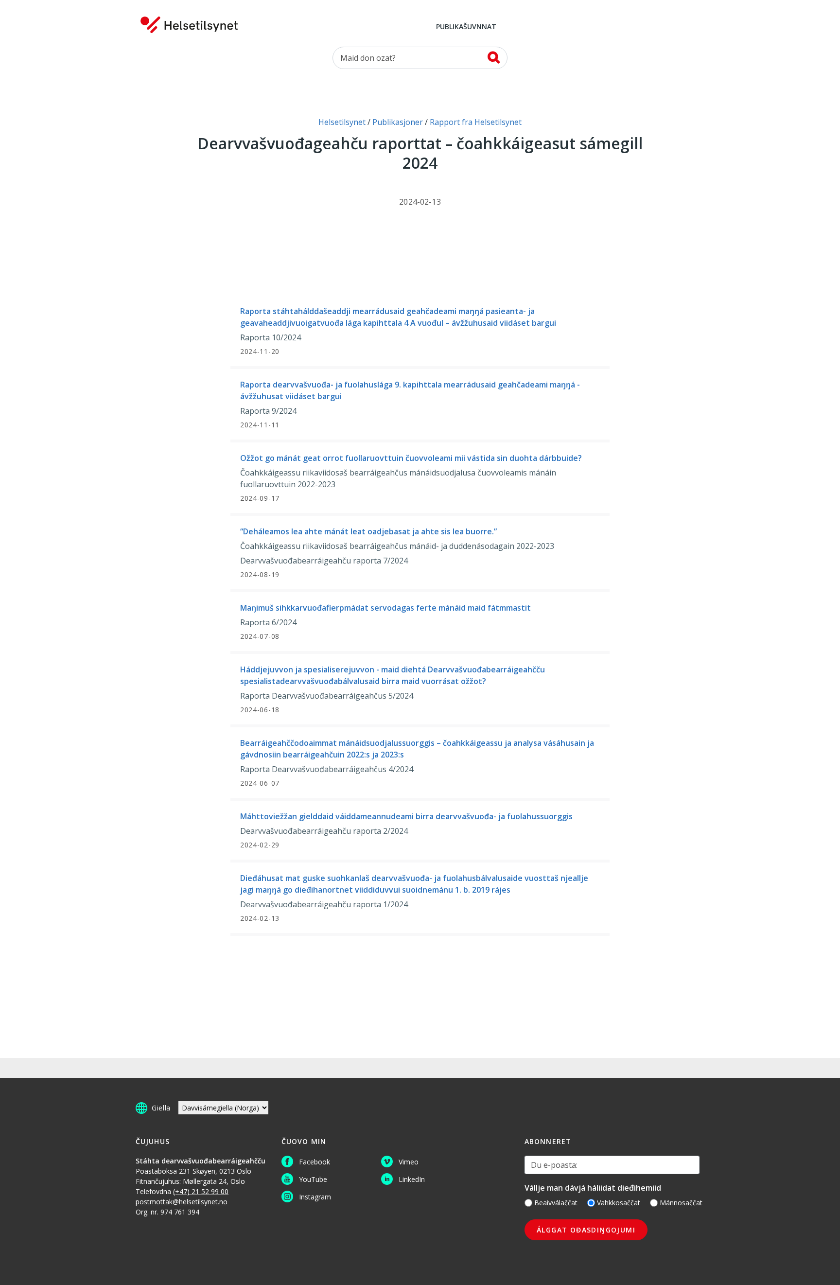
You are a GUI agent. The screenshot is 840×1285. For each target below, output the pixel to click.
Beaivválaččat (556, 1202)
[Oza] (494, 57)
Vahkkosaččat (618, 1202)
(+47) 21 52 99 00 (200, 1191)
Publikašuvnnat (466, 27)
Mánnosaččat (681, 1202)
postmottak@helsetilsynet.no (182, 1201)
